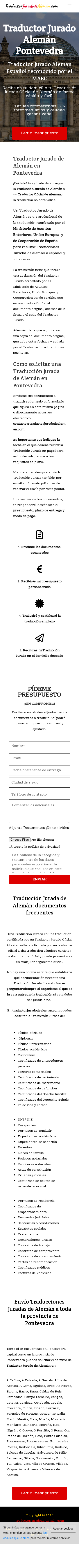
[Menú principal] (70, 6)
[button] (39, 133)
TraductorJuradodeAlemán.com (39, 1520)
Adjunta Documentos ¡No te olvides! (39, 828)
